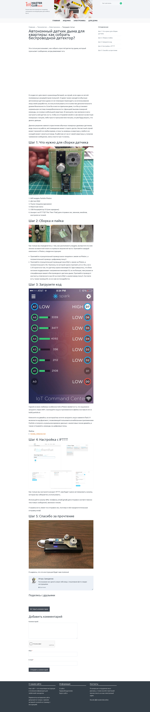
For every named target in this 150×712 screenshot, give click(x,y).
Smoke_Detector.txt (38, 434)
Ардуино (67, 20)
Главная (56, 20)
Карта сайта (63, 693)
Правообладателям (66, 691)
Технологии (42, 27)
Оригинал (42, 587)
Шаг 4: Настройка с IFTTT (106, 46)
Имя (31, 650)
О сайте (61, 688)
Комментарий (33, 621)
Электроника (79, 20)
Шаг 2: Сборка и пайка (105, 38)
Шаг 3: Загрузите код (105, 42)
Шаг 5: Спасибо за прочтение (107, 50)
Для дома (92, 20)
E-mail (31, 660)
